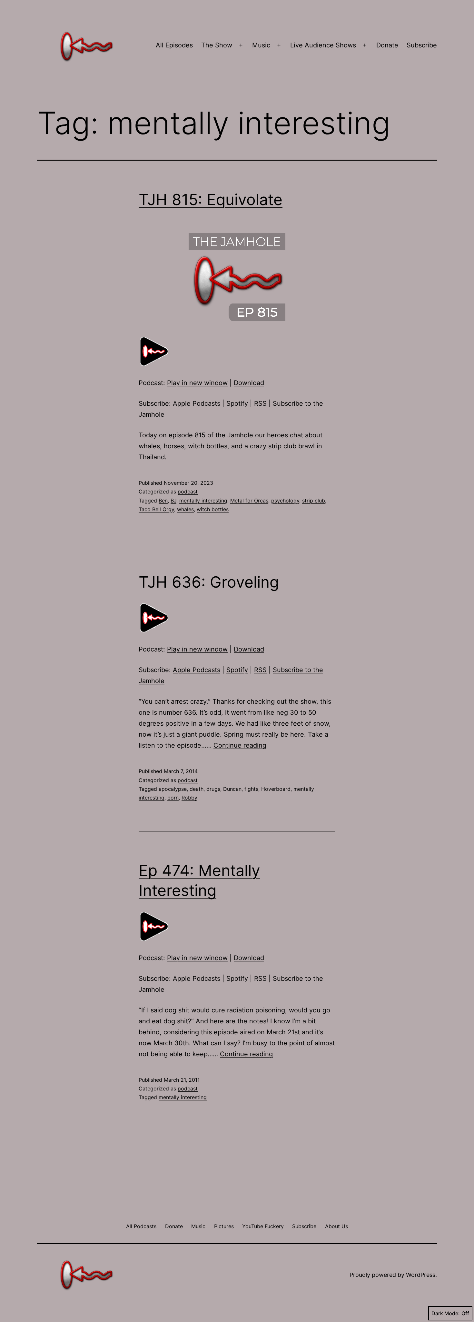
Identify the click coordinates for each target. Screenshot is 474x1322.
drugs (213, 789)
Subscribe (422, 45)
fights (251, 789)
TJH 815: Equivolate (210, 199)
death (196, 789)
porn (173, 797)
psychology (285, 500)
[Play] (155, 351)
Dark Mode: (445, 1313)
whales (185, 509)
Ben (163, 500)
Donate (387, 45)
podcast (188, 491)
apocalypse (173, 789)
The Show (216, 45)
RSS (260, 403)
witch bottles (213, 509)
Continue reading (239, 745)
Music (261, 45)
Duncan (232, 789)
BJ (173, 500)
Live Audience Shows (323, 45)
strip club (313, 500)
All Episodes (174, 45)
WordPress (420, 1274)
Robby (189, 797)
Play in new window (197, 383)
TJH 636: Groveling (209, 581)
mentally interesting (203, 500)
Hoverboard (276, 789)
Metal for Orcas (249, 500)
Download (249, 383)
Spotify (237, 403)
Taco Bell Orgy (156, 509)
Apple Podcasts (196, 403)
